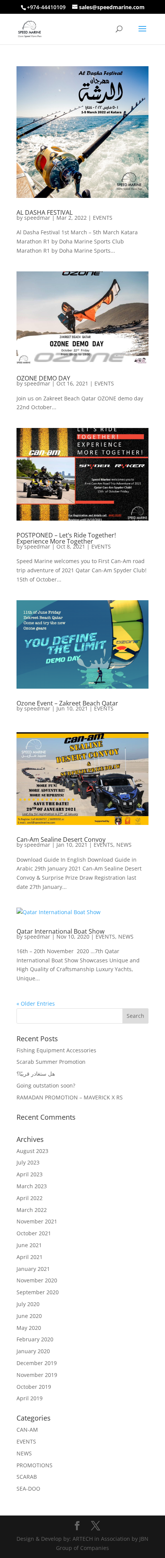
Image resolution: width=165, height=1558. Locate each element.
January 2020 (33, 1351)
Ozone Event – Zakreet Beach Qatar (67, 703)
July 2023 (28, 1162)
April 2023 (29, 1174)
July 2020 (28, 1304)
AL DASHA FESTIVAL (44, 212)
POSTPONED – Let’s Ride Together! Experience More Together (66, 538)
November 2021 (36, 1221)
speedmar (37, 217)
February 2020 (34, 1339)
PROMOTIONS (34, 1465)
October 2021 (33, 1233)
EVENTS (102, 217)
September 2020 (37, 1292)
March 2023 (31, 1186)
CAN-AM (27, 1429)
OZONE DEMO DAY (43, 378)
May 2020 (28, 1327)
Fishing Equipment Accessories (56, 1050)
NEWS (124, 844)
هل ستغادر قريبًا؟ (35, 1073)
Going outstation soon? (45, 1085)
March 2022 (31, 1209)
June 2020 (29, 1316)
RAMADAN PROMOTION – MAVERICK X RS (69, 1097)
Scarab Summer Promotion (51, 1061)
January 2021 (33, 1268)
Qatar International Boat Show (60, 931)
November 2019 (36, 1374)
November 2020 (36, 1280)
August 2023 (32, 1151)
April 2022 (29, 1198)
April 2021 (29, 1257)
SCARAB (26, 1476)
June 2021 (29, 1245)
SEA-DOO (28, 1488)
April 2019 (29, 1398)
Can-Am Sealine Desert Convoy (61, 839)
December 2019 (36, 1363)
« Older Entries (35, 1003)
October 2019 (33, 1386)
